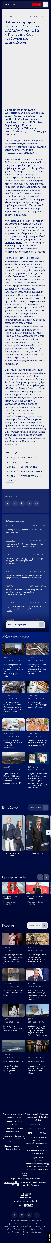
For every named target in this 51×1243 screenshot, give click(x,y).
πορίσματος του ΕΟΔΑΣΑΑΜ (20, 152)
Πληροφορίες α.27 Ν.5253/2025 (18, 1226)
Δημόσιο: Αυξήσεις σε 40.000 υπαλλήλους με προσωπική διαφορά (37, 704)
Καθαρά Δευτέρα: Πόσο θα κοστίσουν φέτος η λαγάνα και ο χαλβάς (37, 742)
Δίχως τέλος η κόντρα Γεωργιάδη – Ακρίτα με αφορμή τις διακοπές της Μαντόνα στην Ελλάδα (23, 608)
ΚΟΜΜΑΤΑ (11, 472)
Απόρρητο (49, 1237)
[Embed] (36, 503)
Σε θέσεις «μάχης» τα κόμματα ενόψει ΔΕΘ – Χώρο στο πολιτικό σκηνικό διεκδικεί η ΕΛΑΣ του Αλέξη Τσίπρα (37, 1030)
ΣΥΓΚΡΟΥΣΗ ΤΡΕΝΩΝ (29, 476)
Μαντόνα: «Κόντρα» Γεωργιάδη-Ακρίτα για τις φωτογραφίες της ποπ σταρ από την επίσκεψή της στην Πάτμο (37, 1067)
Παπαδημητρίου (13, 242)
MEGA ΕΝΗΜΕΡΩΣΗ (26, 458)
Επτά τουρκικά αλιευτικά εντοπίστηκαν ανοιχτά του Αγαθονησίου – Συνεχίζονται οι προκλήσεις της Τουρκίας (13, 1067)
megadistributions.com (25, 1235)
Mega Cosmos (13, 1232)
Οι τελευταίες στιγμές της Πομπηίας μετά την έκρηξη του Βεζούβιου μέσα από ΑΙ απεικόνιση (24, 560)
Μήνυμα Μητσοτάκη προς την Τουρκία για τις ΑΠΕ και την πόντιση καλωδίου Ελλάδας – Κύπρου (37, 995)
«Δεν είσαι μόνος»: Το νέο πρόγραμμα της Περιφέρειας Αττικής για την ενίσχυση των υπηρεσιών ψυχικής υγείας (13, 670)
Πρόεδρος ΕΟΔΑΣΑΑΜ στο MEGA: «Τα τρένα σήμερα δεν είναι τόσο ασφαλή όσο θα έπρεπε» (37, 669)
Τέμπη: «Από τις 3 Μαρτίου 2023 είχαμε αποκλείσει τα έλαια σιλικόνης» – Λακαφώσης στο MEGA (13, 778)
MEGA (9, 458)
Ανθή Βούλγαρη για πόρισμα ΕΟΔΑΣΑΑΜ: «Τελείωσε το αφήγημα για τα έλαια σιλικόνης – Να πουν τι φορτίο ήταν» (13, 708)
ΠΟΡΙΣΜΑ (11, 476)
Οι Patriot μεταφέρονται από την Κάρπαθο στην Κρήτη (13, 992)
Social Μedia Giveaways (33, 1232)
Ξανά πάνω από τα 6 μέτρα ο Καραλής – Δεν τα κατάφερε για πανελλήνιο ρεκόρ (24, 545)
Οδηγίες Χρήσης (13, 1223)
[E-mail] (29, 503)
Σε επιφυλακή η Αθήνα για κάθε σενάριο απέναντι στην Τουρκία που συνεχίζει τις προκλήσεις (37, 959)
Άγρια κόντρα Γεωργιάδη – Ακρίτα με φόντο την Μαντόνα (12, 1028)
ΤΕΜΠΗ (10, 481)
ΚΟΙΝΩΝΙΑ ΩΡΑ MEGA (29, 467)
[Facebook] (7, 503)
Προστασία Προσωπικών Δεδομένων (25, 1221)
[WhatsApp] (22, 503)
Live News (37, 853)
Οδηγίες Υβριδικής (36, 1229)
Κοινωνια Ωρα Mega (13, 854)
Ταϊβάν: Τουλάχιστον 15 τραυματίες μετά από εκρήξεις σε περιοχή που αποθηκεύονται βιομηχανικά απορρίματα (24, 592)
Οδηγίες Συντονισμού (15, 1229)
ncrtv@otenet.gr (41, 1169)
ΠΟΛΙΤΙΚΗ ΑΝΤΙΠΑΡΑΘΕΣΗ (32, 472)
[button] (45, 4)
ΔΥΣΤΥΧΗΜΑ (12, 462)
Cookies (28, 1223)
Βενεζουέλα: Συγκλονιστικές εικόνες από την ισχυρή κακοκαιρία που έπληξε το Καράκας (24, 576)
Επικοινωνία (41, 1226)
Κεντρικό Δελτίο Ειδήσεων (10, 897)
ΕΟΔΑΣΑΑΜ (28, 462)
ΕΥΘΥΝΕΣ (11, 467)
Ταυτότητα (40, 1223)
